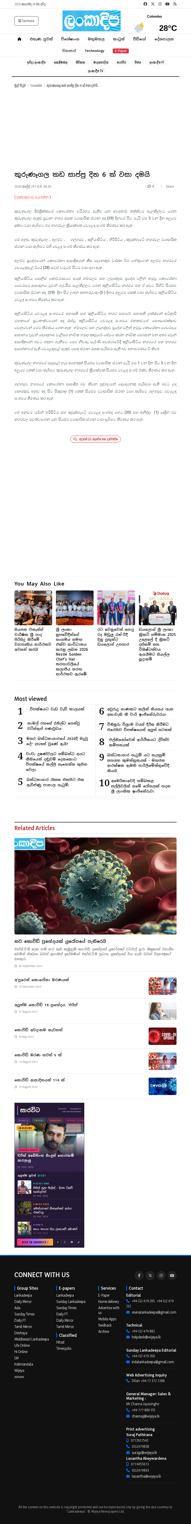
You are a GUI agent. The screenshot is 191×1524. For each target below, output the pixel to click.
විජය (138, 62)
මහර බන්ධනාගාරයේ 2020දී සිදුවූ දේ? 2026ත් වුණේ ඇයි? (57, 741)
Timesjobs (64, 1348)
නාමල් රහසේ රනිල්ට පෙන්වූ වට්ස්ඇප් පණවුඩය (53, 726)
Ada (17, 1307)
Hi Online (20, 1351)
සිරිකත (80, 62)
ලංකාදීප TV (95, 71)
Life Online (22, 1345)
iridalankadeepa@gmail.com (153, 1362)
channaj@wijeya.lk (146, 1416)
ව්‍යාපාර (69, 50)
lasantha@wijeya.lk (146, 1476)
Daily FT (20, 1320)
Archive (103, 1331)
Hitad (60, 1342)
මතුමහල (96, 39)
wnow (19, 1376)
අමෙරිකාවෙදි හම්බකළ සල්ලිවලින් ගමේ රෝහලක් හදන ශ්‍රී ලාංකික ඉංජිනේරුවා (141, 786)
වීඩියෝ (139, 39)
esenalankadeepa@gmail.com (154, 1312)
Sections (28, 21)
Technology (94, 50)
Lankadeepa (23, 1295)
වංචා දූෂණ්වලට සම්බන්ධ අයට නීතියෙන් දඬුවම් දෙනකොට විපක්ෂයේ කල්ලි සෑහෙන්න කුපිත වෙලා (56, 762)
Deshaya (20, 1333)
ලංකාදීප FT (157, 62)
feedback (105, 1325)
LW (16, 1358)
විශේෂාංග (70, 39)
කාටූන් (119, 39)
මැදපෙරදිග (101, 62)
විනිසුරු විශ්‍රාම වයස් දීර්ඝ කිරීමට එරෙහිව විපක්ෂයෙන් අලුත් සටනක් (139, 727)
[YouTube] (172, 1275)
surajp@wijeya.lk (144, 1452)
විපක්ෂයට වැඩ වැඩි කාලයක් (57, 709)
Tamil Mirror (23, 1326)
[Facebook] (139, 1275)
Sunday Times (24, 1314)
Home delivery (108, 1301)
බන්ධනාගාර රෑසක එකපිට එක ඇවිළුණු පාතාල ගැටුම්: (55, 782)
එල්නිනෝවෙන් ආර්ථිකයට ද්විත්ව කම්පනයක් (139, 742)
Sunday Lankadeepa (70, 1301)
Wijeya (19, 1370)
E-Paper (121, 51)
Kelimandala (23, 1364)
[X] (150, 1275)
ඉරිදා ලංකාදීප (36, 62)
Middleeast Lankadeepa (31, 1339)
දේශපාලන (164, 39)
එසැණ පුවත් (41, 39)
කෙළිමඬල (61, 62)
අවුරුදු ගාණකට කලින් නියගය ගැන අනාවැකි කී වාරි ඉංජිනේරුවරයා (140, 712)
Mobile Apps (107, 1319)
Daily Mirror (23, 1301)
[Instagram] (161, 1275)
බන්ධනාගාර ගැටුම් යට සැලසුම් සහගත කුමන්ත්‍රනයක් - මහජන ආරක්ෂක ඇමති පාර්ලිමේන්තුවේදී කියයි (138, 763)
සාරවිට (121, 62)
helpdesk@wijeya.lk (146, 1337)
